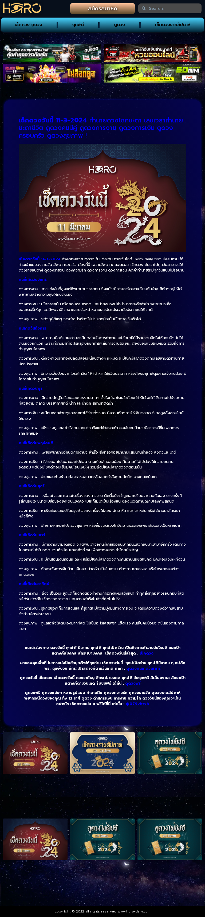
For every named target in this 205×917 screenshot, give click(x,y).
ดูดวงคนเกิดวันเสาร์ (143, 668)
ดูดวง (119, 25)
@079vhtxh (137, 704)
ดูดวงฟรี (133, 683)
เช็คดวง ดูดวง (28, 25)
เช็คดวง (146, 653)
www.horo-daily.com (134, 911)
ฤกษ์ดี (78, 25)
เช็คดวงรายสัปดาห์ (172, 25)
